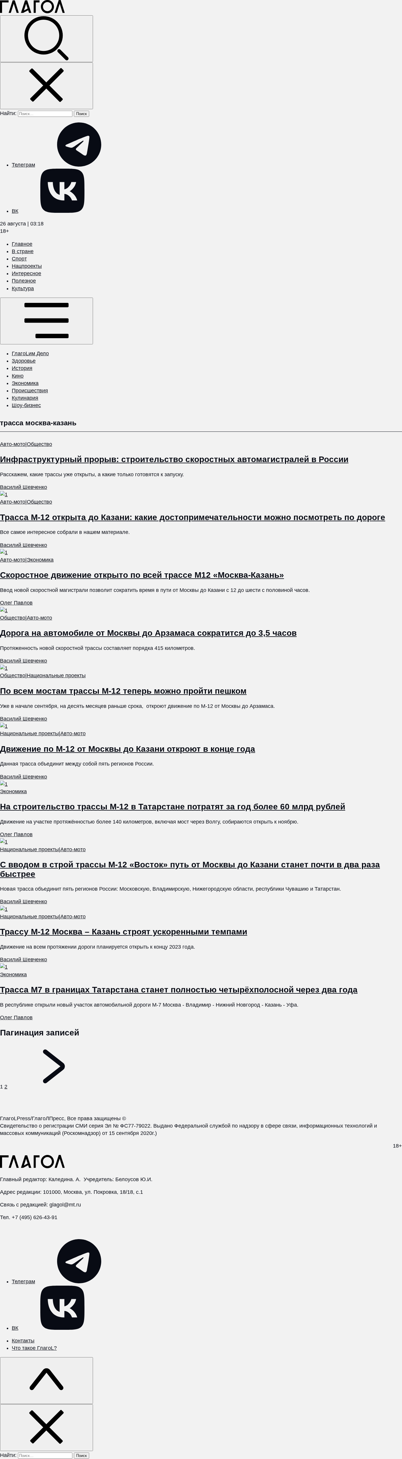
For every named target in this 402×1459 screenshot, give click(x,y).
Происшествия (30, 391)
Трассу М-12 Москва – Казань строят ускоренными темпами (123, 931)
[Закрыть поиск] (46, 85)
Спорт (19, 259)
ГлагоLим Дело (30, 353)
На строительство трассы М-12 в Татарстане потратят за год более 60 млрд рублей (172, 806)
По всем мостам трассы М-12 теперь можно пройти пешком (123, 691)
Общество (39, 444)
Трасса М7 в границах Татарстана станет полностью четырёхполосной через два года (179, 989)
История (22, 368)
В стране (23, 251)
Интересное (26, 273)
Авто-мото (12, 444)
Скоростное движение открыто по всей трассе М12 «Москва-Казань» (142, 575)
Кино (18, 376)
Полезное (24, 281)
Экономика (25, 383)
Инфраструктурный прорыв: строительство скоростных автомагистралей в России (174, 459)
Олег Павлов (16, 603)
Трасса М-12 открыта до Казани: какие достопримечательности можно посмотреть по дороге (192, 517)
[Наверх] (46, 1380)
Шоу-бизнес (26, 405)
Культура (23, 288)
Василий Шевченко (23, 487)
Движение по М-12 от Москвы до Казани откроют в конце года (127, 748)
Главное (22, 244)
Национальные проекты (56, 675)
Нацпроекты (27, 266)
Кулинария (25, 398)
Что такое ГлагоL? (34, 1348)
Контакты (23, 1341)
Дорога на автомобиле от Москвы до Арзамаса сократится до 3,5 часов (148, 633)
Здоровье (24, 361)
